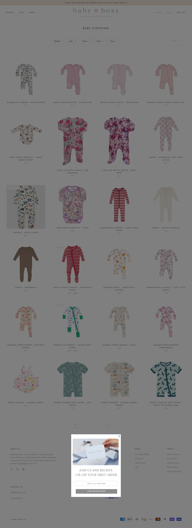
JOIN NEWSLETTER (96, 491)
